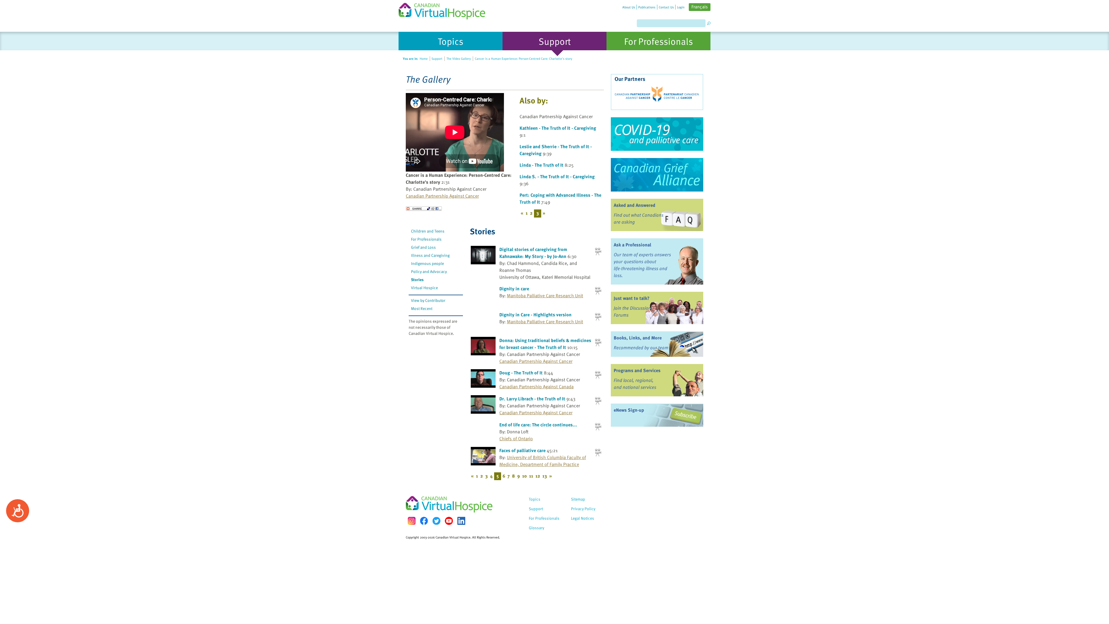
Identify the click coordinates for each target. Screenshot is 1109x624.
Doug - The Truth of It (521, 372)
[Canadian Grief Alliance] (657, 175)
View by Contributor (428, 300)
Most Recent (421, 308)
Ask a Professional (632, 244)
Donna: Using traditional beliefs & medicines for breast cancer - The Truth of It (545, 344)
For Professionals (426, 239)
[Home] (445, 9)
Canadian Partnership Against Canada (536, 386)
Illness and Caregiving (430, 255)
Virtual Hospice (424, 288)
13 (544, 475)
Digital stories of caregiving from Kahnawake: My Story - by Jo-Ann (533, 253)
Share (424, 208)
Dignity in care (514, 288)
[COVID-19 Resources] (657, 134)
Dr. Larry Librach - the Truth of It (532, 398)
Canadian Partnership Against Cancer (442, 195)
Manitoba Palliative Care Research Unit (545, 295)
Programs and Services (637, 370)
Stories (417, 279)
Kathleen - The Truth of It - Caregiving (558, 128)
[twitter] (436, 521)
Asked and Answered (634, 205)
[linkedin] (461, 521)
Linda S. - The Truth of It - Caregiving (557, 176)
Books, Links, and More (638, 337)
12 (537, 475)
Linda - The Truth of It (541, 164)
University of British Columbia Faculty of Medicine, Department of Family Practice (542, 461)
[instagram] (411, 521)
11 (531, 475)
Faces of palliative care (522, 450)
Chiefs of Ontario (516, 438)
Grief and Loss (423, 247)
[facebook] (424, 521)
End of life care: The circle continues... (538, 424)
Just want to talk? (632, 298)
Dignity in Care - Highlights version (535, 314)
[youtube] (449, 521)
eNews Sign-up (629, 409)
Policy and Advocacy (429, 271)
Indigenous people (427, 263)
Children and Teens (427, 231)
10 (524, 475)
